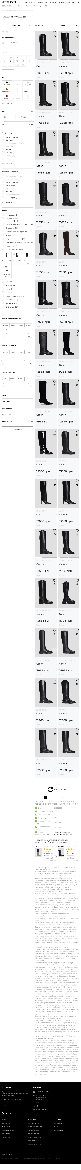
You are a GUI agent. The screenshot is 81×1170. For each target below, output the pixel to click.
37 (40, 63)
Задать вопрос (32, 1140)
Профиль (57, 1119)
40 (49, 63)
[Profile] (40, 6)
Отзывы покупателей (34, 1137)
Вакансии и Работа (8, 1130)
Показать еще (60, 789)
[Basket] (46, 6)
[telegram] (10, 1113)
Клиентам (32, 1119)
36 (37, 63)
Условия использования (10, 1158)
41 (51, 113)
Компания (6, 1119)
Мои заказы (57, 1126)
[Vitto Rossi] (9, 2)
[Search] (27, 6)
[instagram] (3, 1113)
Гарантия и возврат (34, 1133)
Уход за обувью (57, 2)
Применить (17, 429)
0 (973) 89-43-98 (41, 1099)
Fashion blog (73, 2)
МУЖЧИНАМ (43, 2)
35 (60, 361)
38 (43, 63)
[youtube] (15, 1113)
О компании (6, 1123)
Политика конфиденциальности (33, 1158)
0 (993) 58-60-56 (41, 1095)
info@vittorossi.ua (41, 1109)
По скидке (39, 25)
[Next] (76, 854)
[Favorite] (33, 6)
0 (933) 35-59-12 (41, 1097)
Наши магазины (7, 1133)
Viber (37, 1102)
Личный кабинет (58, 1123)
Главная (4, 10)
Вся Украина (7, 6)
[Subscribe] (24, 1105)
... (59, 797)
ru (19, 6)
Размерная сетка (8, 69)
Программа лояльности (35, 1126)
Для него (18, 1099)
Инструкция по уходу (35, 1144)
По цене (62, 25)
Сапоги (40, 66)
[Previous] (38, 854)
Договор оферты (7, 1137)
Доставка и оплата (33, 1130)
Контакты (37, 1087)
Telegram (39, 1106)
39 (46, 63)
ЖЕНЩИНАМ (30, 2)
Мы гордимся (6, 1126)
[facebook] (6, 1113)
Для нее (6, 1099)
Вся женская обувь (14, 10)
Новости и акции (33, 1123)
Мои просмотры (58, 1130)
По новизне (15, 25)
